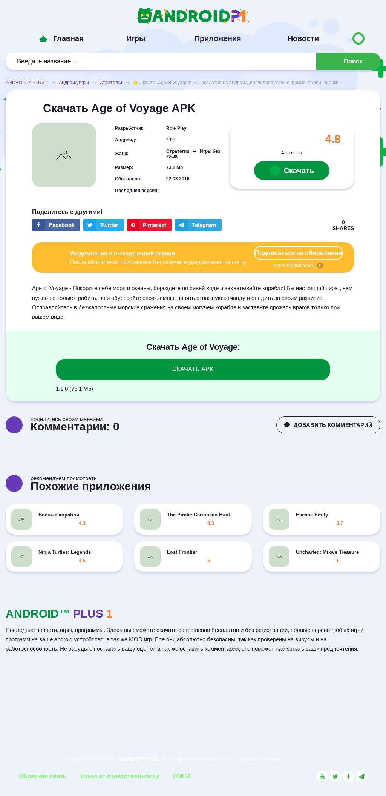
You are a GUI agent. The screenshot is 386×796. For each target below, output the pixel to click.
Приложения (218, 38)
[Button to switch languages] (358, 38)
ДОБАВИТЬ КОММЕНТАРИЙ (333, 425)
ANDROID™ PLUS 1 (27, 82)
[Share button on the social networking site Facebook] (56, 225)
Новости (303, 38)
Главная (68, 38)
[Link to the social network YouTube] (322, 776)
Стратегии (111, 82)
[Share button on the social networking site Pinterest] (149, 225)
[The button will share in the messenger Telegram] (198, 225)
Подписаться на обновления (298, 253)
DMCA (182, 776)
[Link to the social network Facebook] (348, 776)
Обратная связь (43, 776)
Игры (136, 38)
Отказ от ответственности (119, 776)
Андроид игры (74, 82)
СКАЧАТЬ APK (193, 369)
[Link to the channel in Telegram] (361, 776)
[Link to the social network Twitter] (335, 776)
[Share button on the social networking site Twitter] (103, 225)
